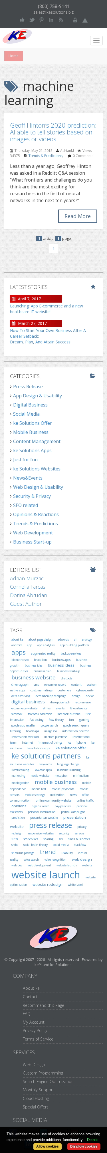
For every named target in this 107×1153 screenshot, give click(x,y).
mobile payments (63, 789)
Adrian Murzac (27, 578)
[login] (75, 19)
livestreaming (20, 770)
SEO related (25, 505)
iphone (81, 742)
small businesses (79, 839)
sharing (48, 839)
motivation (57, 795)
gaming (84, 720)
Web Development (33, 533)
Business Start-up (32, 542)
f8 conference (78, 708)
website (87, 865)
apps (18, 652)
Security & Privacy (32, 496)
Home (14, 55)
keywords (45, 764)
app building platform (74, 645)
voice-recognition (55, 860)
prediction (18, 818)
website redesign (47, 884)
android (16, 645)
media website (40, 776)
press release (50, 825)
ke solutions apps (38, 748)
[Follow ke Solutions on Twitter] (31, 19)
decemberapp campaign (51, 696)
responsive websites (41, 833)
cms (36, 685)
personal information (42, 812)
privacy (81, 827)
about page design (41, 639)
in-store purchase (55, 737)
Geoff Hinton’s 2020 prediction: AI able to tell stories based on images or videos (53, 132)
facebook (17, 714)
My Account (34, 1022)
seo (14, 838)
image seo (50, 731)
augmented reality (43, 653)
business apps (61, 660)
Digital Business (30, 405)
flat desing (36, 720)
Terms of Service (38, 1039)
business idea (34, 665)
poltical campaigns (73, 812)
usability (67, 853)
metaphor (61, 776)
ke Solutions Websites (36, 469)
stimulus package (22, 853)
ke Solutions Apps (32, 450)
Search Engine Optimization (48, 1081)
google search (49, 725)
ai (75, 639)
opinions (19, 805)
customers (64, 690)
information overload (25, 737)
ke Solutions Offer (32, 423)
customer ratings (42, 690)
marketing (18, 776)
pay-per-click (63, 806)
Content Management (36, 441)
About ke (31, 988)
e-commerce (83, 702)
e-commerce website (24, 708)
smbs (14, 845)
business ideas (61, 665)
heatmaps (32, 731)
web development (39, 865)
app (29, 645)
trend (48, 851)
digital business (28, 702)
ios (69, 742)
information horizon (75, 731)
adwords (63, 639)
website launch (45, 874)
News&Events (28, 478)
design (76, 696)
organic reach (40, 806)
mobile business (56, 782)
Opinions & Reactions (36, 514)
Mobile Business (31, 432)
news (73, 795)
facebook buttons (69, 714)
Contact (30, 996)
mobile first (38, 789)
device (90, 696)
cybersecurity (85, 690)
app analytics (45, 645)
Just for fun (25, 459)
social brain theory (35, 845)
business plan (42, 671)
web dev (16, 865)
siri (61, 839)
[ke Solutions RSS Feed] (60, 19)
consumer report (55, 685)
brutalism (40, 660)
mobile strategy (35, 795)
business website (33, 677)
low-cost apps (43, 770)
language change (68, 764)
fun (71, 720)
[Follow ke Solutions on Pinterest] (41, 19)
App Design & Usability (37, 396)
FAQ (27, 1013)
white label (75, 885)
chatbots (66, 678)
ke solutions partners (46, 755)
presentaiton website (44, 818)
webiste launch (66, 865)
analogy (87, 639)
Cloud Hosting (36, 1098)
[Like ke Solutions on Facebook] (22, 19)
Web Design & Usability (38, 487)
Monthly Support (38, 1089)
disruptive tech (60, 702)
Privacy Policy (35, 1030)
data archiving (20, 696)
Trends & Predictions (45, 155)
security (64, 833)
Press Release (28, 386)
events (60, 708)
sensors (79, 833)
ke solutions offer (71, 747)
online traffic (85, 800)
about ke (17, 639)
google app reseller (23, 725)
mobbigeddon (20, 783)
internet (27, 742)
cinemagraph (20, 685)
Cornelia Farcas (27, 586)
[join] (84, 19)
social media (61, 845)
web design (82, 859)
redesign (17, 833)
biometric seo (20, 660)
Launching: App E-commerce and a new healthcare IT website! (46, 308)
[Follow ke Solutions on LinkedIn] (51, 19)
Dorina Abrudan (28, 595)
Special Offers (36, 1107)
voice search (31, 860)
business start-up (68, 671)
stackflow (80, 845)
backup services (71, 653)
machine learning (68, 770)
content (76, 685)
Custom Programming (43, 1073)
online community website (53, 800)
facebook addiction (40, 714)
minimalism (81, 776)
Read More (77, 216)
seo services (30, 839)
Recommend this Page (43, 1005)
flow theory (56, 720)
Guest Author (26, 603)
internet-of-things (50, 742)
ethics (47, 708)
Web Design (34, 1064)
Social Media (26, 414)
